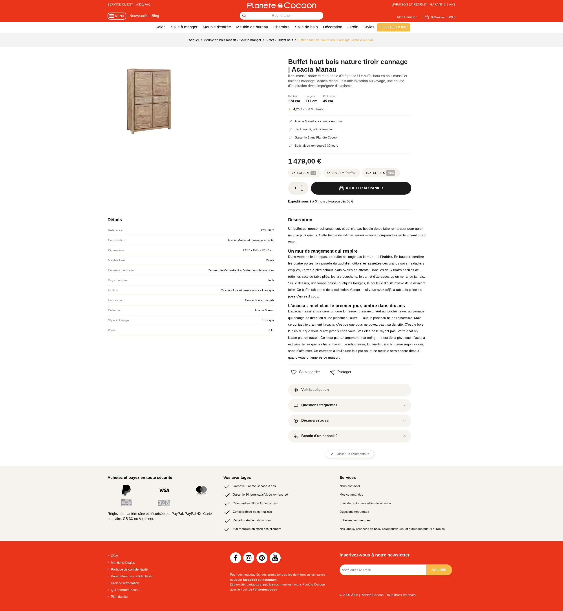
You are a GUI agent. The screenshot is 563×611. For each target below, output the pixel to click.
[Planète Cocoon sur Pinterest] (261, 557)
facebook (250, 579)
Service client (120, 4)
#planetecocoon (265, 589)
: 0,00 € (443, 17)
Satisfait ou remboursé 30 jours (316, 145)
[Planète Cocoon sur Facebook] (235, 557)
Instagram (268, 579)
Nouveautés (139, 16)
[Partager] (332, 372)
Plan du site (119, 596)
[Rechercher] (244, 16)
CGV (114, 556)
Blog (155, 16)
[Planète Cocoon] (281, 5)
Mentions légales (123, 562)
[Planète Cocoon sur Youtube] (275, 557)
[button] (440, 17)
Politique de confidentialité (129, 569)
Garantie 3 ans (442, 4)
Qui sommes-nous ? (125, 590)
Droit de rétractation (125, 583)
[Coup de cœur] (294, 372)
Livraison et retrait (409, 4)
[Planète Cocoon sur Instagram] (248, 557)
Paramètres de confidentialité (131, 576)
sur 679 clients (308, 109)
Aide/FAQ (143, 4)
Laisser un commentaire (352, 454)
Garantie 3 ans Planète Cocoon (316, 137)
